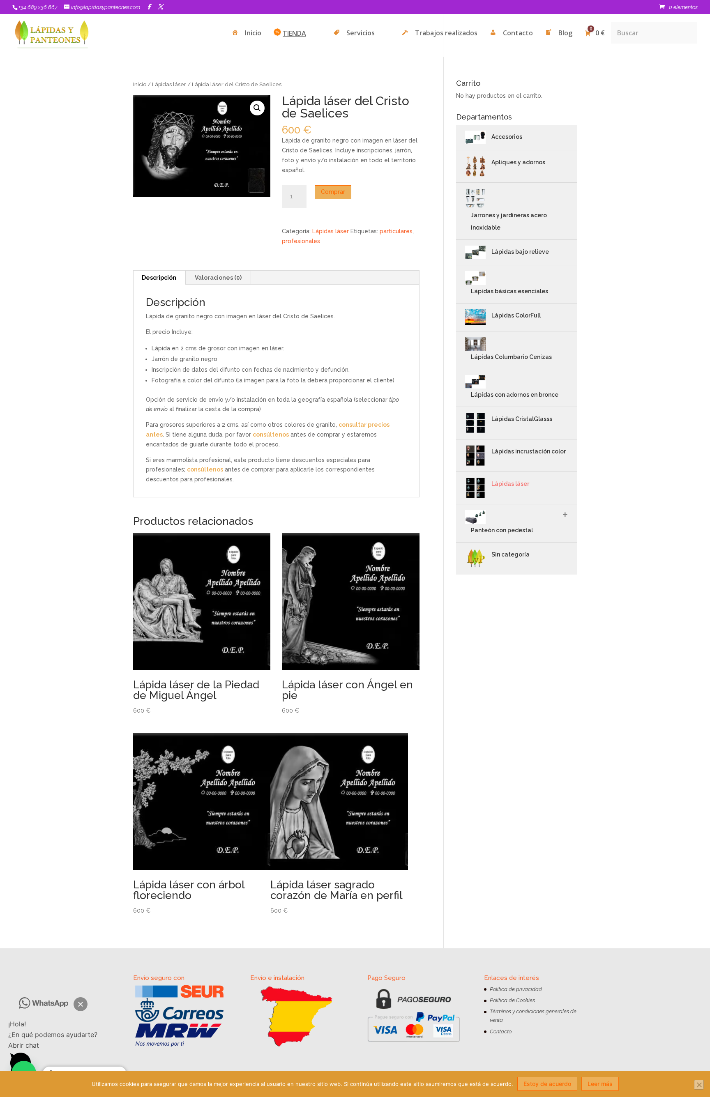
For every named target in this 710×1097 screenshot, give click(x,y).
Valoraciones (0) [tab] (218, 277)
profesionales (301, 241)
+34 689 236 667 (38, 7)
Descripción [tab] (159, 277)
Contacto (501, 1031)
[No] (699, 1085)
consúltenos (271, 434)
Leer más (600, 1083)
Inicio (139, 84)
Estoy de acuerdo (547, 1083)
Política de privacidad (516, 989)
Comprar (333, 192)
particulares (396, 231)
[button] (81, 1004)
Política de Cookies (512, 1000)
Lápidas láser (169, 84)
